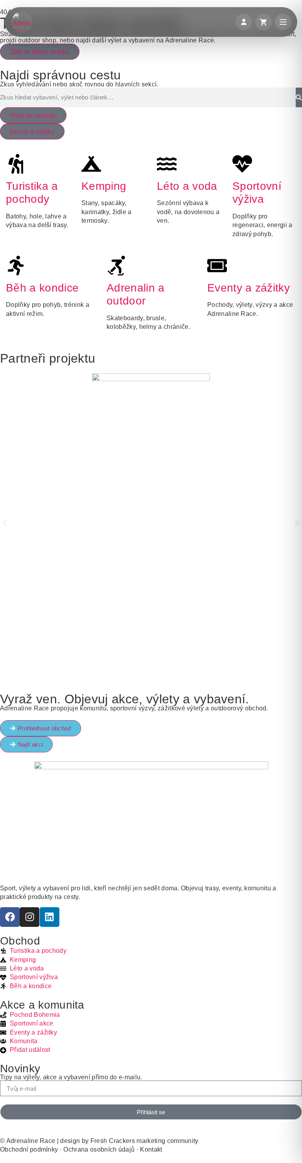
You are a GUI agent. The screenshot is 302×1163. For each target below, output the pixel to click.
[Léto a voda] (167, 164)
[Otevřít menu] (283, 22)
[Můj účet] (244, 22)
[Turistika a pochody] (16, 164)
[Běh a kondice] (16, 265)
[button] (5, 523)
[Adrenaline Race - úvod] (22, 22)
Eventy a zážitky (248, 288)
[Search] (299, 97)
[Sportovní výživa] (242, 164)
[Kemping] (91, 164)
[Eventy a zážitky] (217, 265)
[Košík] (263, 22)
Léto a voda (187, 186)
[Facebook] (10, 917)
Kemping (103, 186)
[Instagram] (29, 917)
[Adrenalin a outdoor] (116, 265)
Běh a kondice (42, 288)
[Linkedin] (49, 917)
